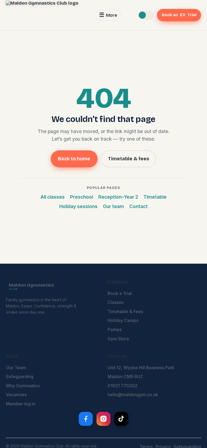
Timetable (155, 197)
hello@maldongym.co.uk (133, 394)
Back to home (74, 159)
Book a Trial (120, 293)
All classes (52, 197)
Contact (138, 206)
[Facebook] (86, 419)
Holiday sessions (78, 206)
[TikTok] (121, 419)
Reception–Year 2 (118, 197)
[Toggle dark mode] (146, 15)
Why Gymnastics (23, 385)
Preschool (81, 197)
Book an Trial (179, 14)
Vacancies (16, 394)
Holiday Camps (123, 320)
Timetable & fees (128, 159)
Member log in (20, 403)
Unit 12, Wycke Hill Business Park (141, 367)
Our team (113, 206)
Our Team (16, 367)
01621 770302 (122, 385)
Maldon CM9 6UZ (125, 376)
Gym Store (118, 338)
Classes (115, 302)
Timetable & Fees (125, 311)
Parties (115, 329)
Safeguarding (19, 376)
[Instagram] (103, 419)
